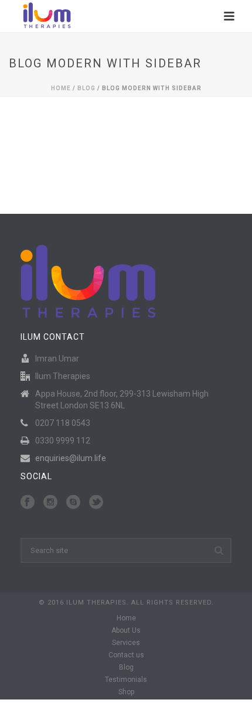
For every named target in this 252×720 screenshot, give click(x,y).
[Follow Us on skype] (73, 502)
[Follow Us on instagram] (50, 502)
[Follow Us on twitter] (96, 502)
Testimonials (126, 679)
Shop (126, 692)
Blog (86, 88)
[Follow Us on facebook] (28, 502)
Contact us (126, 655)
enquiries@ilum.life (70, 458)
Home (61, 88)
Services (126, 643)
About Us (126, 630)
